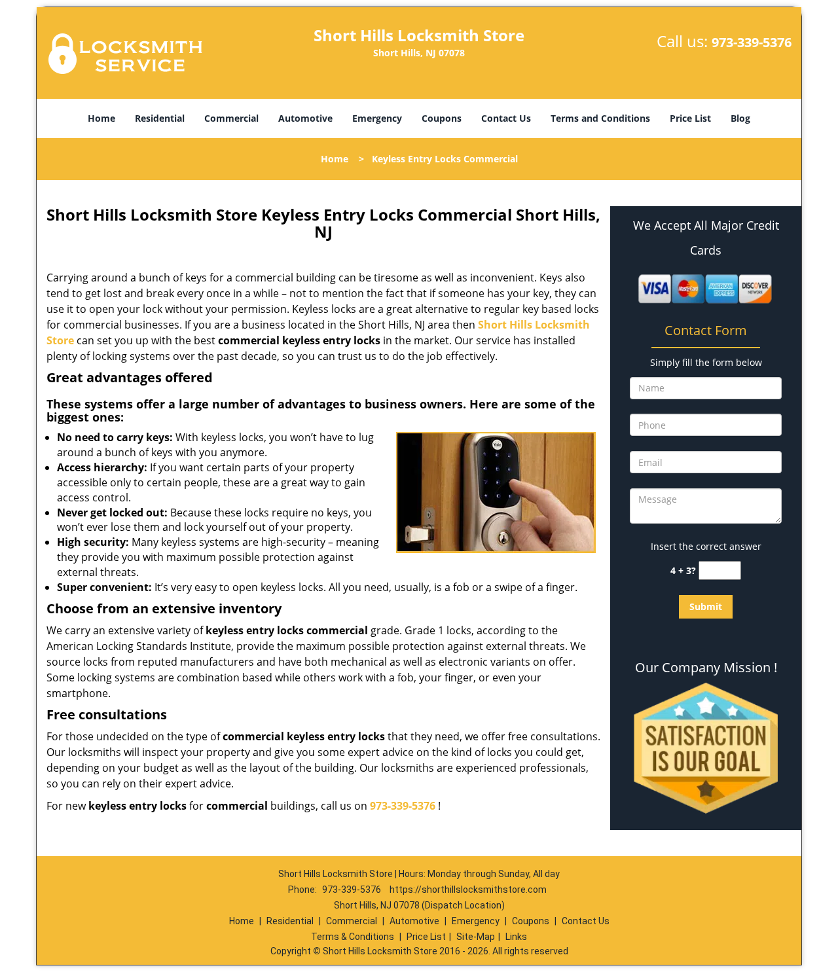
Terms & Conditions (352, 936)
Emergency (377, 118)
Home (101, 118)
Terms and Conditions (600, 118)
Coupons (442, 118)
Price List (690, 118)
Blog (740, 118)
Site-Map (475, 936)
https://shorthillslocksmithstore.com (468, 889)
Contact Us (506, 118)
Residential (160, 118)
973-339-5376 (752, 42)
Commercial (231, 118)
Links (516, 936)
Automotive (305, 118)
